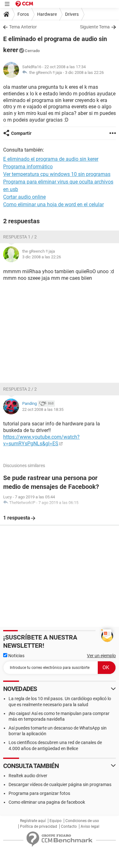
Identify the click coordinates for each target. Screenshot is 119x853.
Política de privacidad (38, 826)
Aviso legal (90, 826)
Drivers (72, 14)
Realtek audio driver (28, 775)
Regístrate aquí (33, 821)
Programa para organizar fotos (39, 793)
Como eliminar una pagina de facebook (47, 802)
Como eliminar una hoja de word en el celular (53, 204)
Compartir (21, 133)
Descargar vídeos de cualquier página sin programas (60, 784)
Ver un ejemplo (101, 655)
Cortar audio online (24, 197)
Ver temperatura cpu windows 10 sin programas (56, 174)
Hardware (47, 14)
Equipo (56, 821)
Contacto (69, 826)
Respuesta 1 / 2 (20, 236)
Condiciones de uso (82, 821)
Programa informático (28, 167)
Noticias (15, 655)
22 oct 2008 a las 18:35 (42, 409)
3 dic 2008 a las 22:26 (84, 72)
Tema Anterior (23, 26)
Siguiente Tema (95, 26)
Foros (23, 14)
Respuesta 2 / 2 (20, 389)
